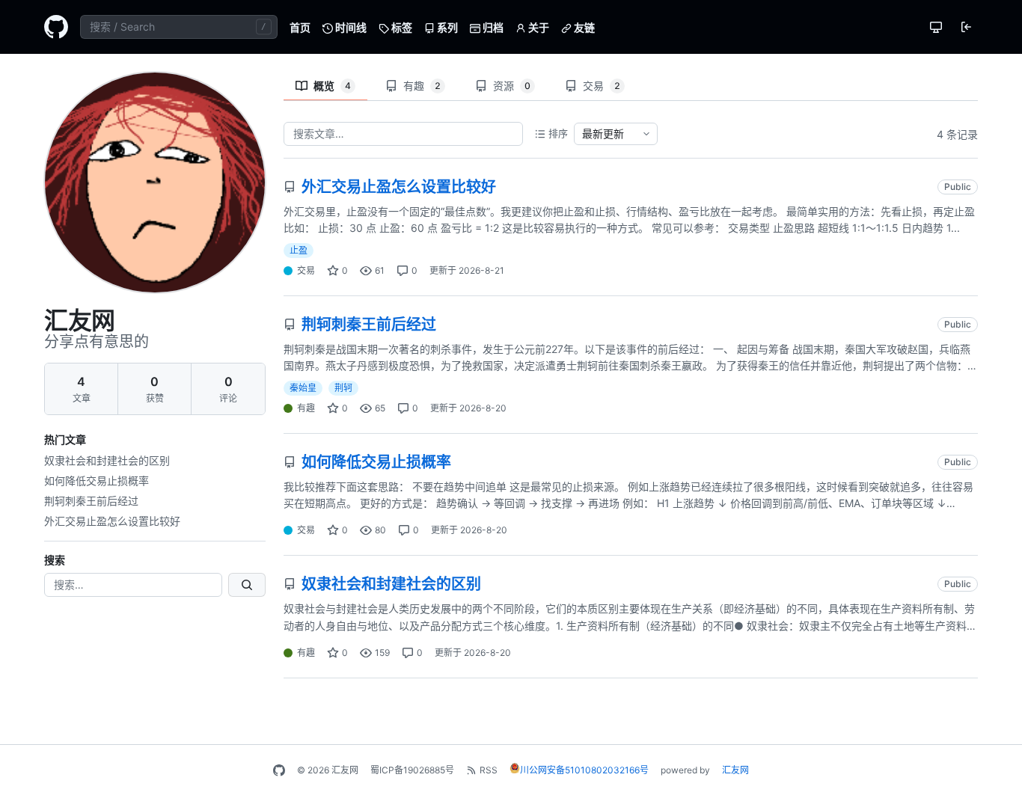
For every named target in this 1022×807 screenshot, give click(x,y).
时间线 (350, 27)
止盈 (298, 250)
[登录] (966, 27)
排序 (558, 133)
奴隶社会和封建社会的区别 (107, 460)
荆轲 (343, 387)
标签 (400, 27)
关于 (537, 27)
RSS (489, 770)
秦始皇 (303, 387)
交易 (601, 85)
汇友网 (735, 770)
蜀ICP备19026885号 (412, 770)
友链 (583, 27)
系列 (446, 27)
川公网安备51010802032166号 (584, 770)
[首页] (56, 27)
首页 (300, 27)
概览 (332, 85)
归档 (492, 27)
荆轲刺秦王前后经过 (91, 500)
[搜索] (247, 585)
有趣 (422, 85)
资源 (511, 85)
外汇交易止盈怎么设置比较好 (112, 521)
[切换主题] (936, 27)
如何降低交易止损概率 (96, 480)
